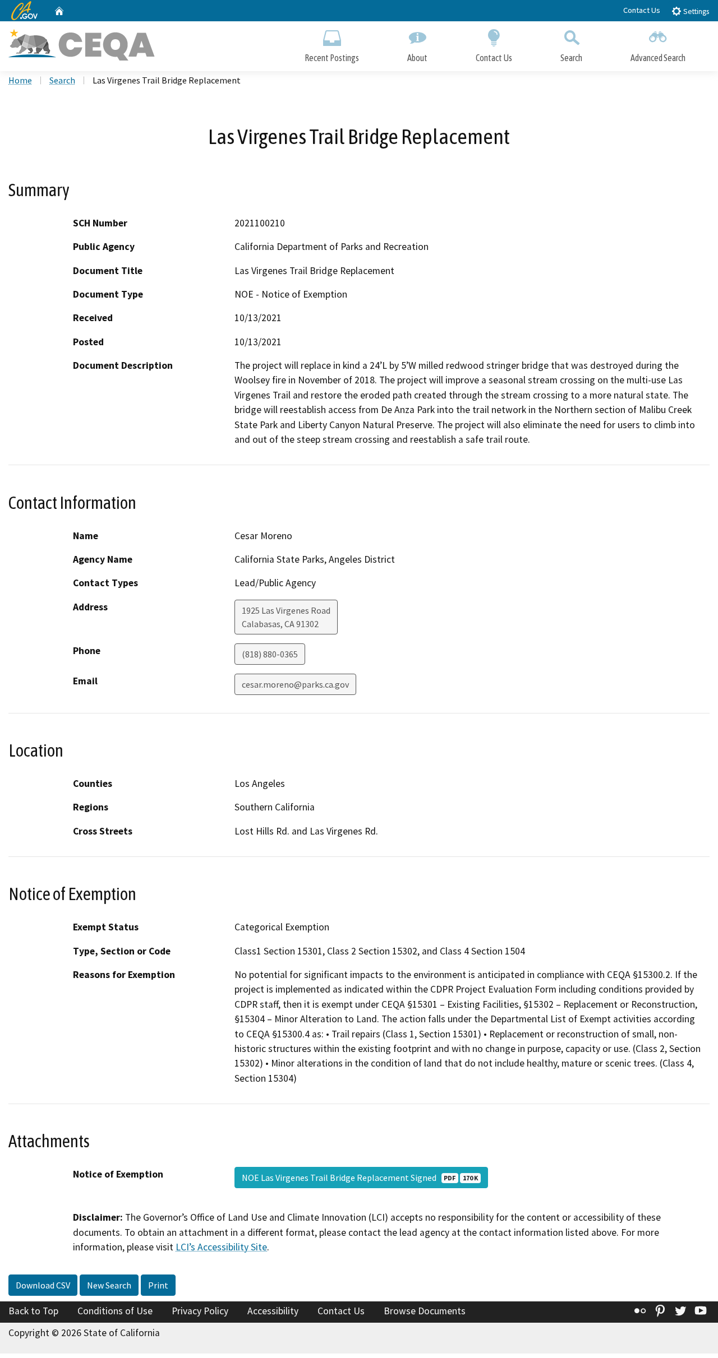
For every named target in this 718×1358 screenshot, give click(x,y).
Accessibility (272, 1311)
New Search (109, 1285)
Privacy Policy (200, 1311)
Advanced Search (657, 58)
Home (20, 80)
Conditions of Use (115, 1311)
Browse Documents (425, 1311)
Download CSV (43, 1285)
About (417, 58)
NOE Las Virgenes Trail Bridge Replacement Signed (360, 1177)
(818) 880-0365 (270, 654)
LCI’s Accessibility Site (221, 1247)
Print (158, 1285)
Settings (695, 11)
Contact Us (641, 10)
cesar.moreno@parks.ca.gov (295, 684)
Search (571, 58)
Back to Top (33, 1311)
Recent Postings (332, 58)
